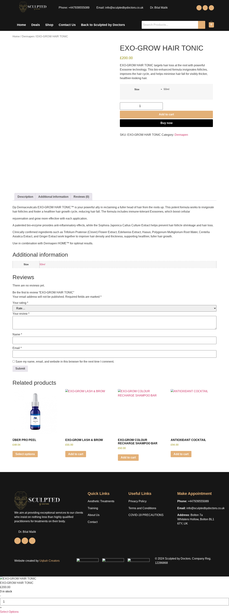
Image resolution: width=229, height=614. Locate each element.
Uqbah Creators (49, 560)
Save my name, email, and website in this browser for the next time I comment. (65, 361)
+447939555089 (198, 501)
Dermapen (28, 36)
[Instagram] (205, 7)
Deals (35, 25)
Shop (49, 25)
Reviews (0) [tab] (81, 196)
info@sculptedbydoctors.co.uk (205, 508)
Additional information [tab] (53, 196)
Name (17, 334)
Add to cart (166, 114)
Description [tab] (25, 196)
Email (17, 348)
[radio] (187, 89)
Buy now (166, 122)
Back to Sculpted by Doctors (103, 25)
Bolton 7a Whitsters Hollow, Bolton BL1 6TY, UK (195, 519)
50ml (42, 264)
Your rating (20, 302)
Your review (21, 313)
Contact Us (67, 25)
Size (136, 89)
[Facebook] (199, 7)
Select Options (9, 611)
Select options (25, 454)
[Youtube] (211, 7)
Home (21, 25)
